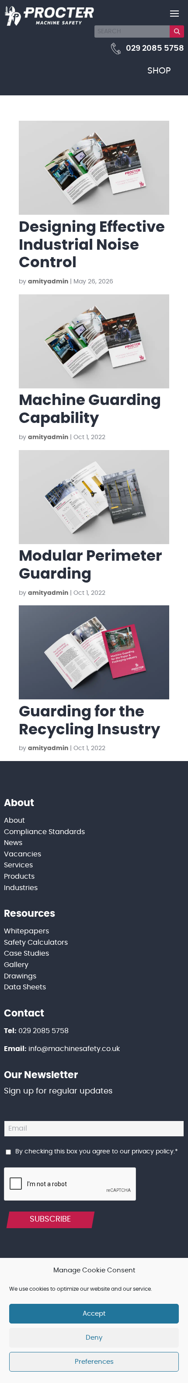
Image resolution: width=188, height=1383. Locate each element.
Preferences (94, 1362)
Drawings (20, 976)
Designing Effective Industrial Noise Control (92, 245)
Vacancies (22, 854)
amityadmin (48, 282)
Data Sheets (25, 987)
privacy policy (153, 1152)
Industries (21, 887)
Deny (94, 1337)
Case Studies (26, 953)
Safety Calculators (36, 942)
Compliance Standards (44, 831)
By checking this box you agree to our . (96, 1152)
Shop (159, 70)
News (13, 842)
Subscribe (50, 1219)
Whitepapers (26, 931)
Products (19, 876)
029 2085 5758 (155, 48)
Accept (94, 1313)
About (14, 820)
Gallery (16, 964)
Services (18, 865)
